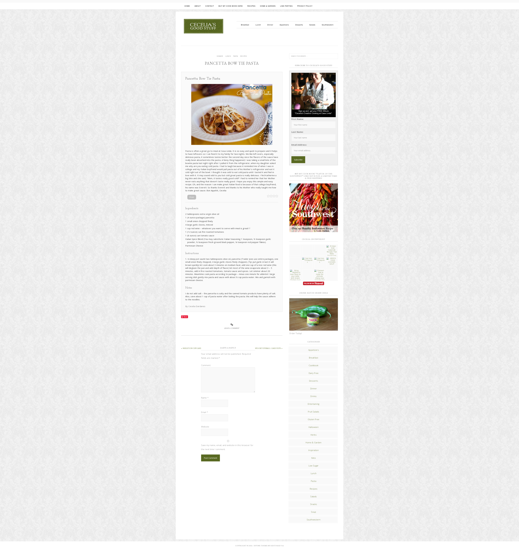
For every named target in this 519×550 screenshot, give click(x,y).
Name (205, 397)
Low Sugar (314, 465)
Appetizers (313, 350)
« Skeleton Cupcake (191, 348)
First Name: (297, 119)
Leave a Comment (231, 328)
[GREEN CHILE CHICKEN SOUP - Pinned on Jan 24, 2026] (332, 261)
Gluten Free (313, 419)
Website (205, 426)
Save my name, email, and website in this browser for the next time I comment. (227, 447)
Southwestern (314, 519)
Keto (313, 458)
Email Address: (299, 144)
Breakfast (313, 357)
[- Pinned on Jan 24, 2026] (307, 270)
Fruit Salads (313, 411)
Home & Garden (313, 442)
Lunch (228, 56)
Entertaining (313, 404)
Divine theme (261, 546)
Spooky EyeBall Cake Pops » (268, 348)
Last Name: (297, 132)
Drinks (313, 396)
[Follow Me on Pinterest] (313, 283)
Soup (313, 512)
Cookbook (313, 365)
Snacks (313, 504)
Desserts (313, 380)
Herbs (314, 434)
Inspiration (313, 450)
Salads (313, 496)
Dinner (220, 56)
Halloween (314, 427)
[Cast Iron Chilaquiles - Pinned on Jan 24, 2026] (307, 260)
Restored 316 (277, 546)
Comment (206, 365)
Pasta (235, 56)
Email (204, 412)
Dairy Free (314, 373)
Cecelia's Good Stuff (203, 26)
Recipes (243, 56)
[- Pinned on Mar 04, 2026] (295, 246)
